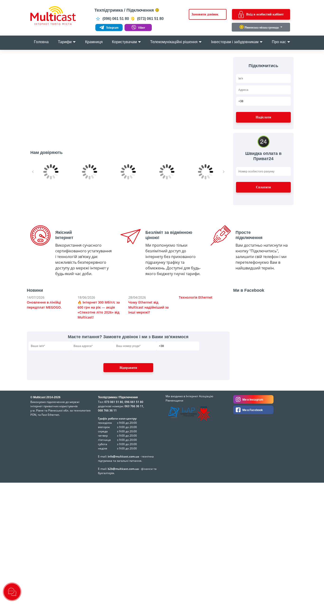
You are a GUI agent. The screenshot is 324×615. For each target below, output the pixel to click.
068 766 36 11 (107, 410)
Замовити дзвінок (204, 14)
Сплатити (263, 187)
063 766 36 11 (134, 406)
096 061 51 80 (134, 402)
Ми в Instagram (252, 399)
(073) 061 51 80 (150, 19)
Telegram (112, 27)
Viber (141, 27)
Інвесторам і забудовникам (235, 42)
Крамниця (94, 42)
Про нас (279, 42)
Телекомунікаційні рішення (174, 42)
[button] (38, 96)
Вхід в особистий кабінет (265, 14)
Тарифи (65, 42)
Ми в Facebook (252, 410)
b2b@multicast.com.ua (123, 469)
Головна (41, 42)
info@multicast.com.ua (123, 456)
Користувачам (124, 42)
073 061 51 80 (113, 402)
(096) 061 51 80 (115, 19)
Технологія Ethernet (196, 297)
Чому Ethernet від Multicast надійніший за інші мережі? (148, 307)
